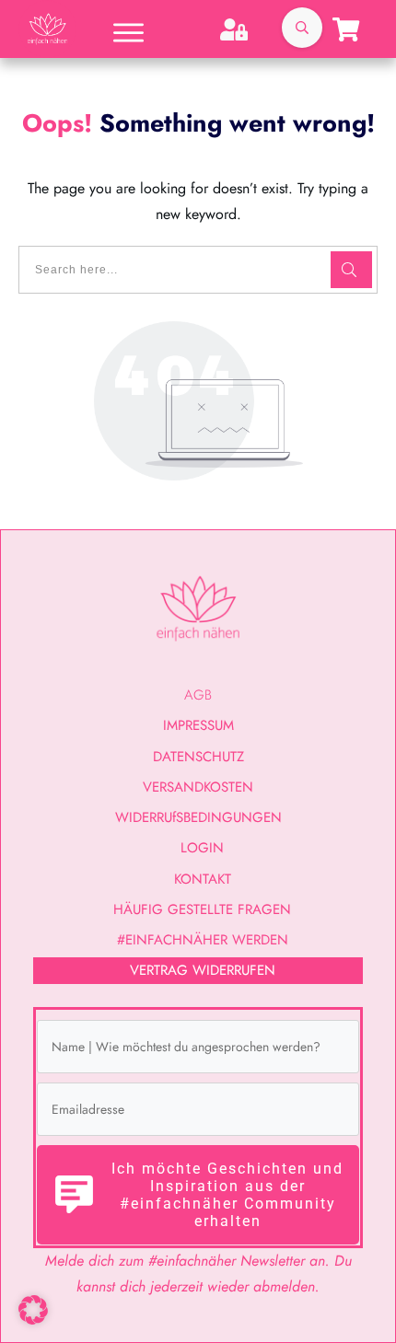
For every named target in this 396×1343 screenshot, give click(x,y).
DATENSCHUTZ (198, 757)
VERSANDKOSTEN (198, 787)
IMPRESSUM (198, 725)
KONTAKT (202, 879)
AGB (198, 695)
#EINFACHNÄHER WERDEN (202, 940)
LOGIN (202, 848)
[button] (33, 1310)
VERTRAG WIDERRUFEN (202, 970)
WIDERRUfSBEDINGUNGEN (198, 817)
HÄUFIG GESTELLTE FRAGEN (202, 909)
